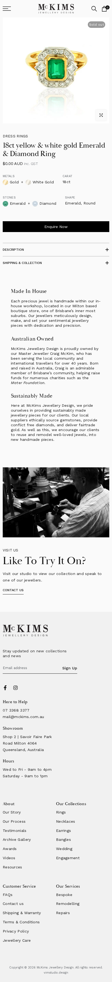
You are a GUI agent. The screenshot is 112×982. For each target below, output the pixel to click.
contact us (13, 590)
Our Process (14, 821)
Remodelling (67, 903)
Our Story (12, 812)
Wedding (64, 849)
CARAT (67, 176)
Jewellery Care (17, 940)
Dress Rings (15, 136)
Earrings (63, 830)
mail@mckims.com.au (23, 717)
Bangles (63, 839)
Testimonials (15, 830)
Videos (9, 858)
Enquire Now (56, 226)
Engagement (68, 858)
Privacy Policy (16, 931)
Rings (61, 812)
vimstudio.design (56, 972)
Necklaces (65, 821)
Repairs (63, 913)
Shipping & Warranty (22, 913)
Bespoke (64, 894)
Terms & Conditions (21, 922)
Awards (10, 849)
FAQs (8, 894)
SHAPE (70, 197)
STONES (9, 197)
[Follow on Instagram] (15, 688)
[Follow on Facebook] (5, 688)
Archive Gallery (17, 839)
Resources (12, 867)
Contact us (13, 903)
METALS (9, 176)
